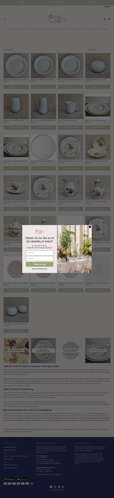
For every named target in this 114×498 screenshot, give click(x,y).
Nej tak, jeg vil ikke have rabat (39, 269)
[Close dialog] (90, 227)
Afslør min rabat (39, 264)
